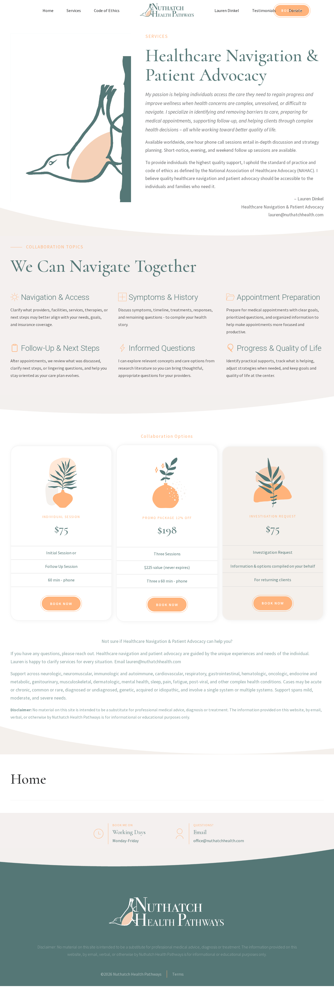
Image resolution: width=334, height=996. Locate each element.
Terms (178, 974)
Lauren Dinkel (226, 10)
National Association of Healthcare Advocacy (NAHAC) (261, 170)
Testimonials (264, 10)
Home (48, 10)
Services (74, 10)
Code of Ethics (107, 10)
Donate (295, 10)
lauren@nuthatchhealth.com (296, 215)
